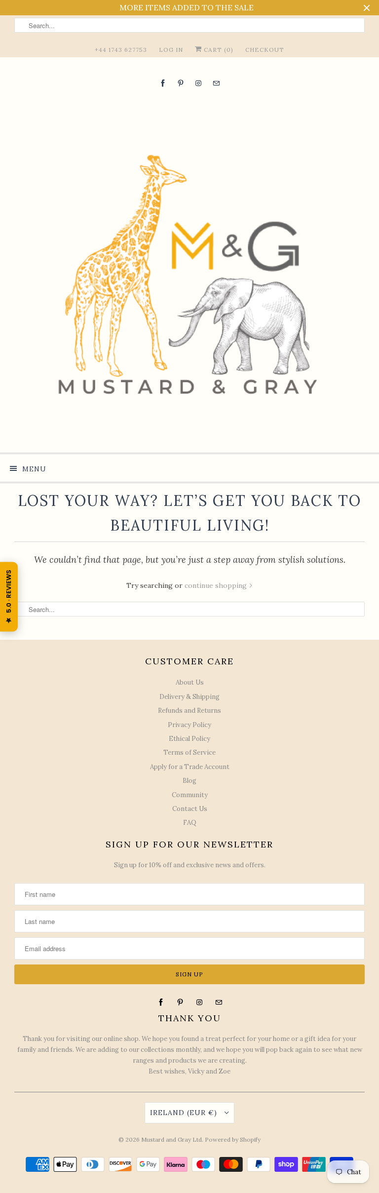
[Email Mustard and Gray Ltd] (216, 83)
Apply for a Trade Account (189, 767)
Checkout (264, 49)
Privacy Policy (189, 725)
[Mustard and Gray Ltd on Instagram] (198, 83)
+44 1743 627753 (121, 49)
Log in (171, 49)
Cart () (217, 49)
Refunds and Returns (189, 710)
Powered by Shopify (233, 1139)
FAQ (189, 822)
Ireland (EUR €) (185, 1112)
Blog (189, 780)
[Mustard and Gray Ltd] (189, 269)
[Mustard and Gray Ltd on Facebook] (162, 83)
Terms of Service (189, 752)
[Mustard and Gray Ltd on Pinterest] (180, 83)
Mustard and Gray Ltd (171, 1139)
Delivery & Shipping (189, 697)
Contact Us (189, 809)
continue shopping (217, 585)
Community (190, 795)
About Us (190, 682)
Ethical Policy (189, 738)
